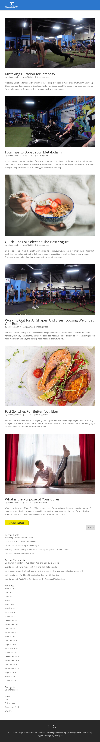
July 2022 (9, 592)
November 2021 (12, 624)
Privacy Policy (74, 732)
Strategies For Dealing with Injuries (43, 575)
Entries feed (10, 703)
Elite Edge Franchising (56, 732)
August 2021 (10, 636)
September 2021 (12, 632)
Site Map (87, 732)
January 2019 (10, 680)
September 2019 (12, 668)
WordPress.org (11, 711)
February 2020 (11, 648)
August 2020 (10, 644)
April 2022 (9, 604)
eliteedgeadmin (14, 77)
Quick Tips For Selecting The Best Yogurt (36, 241)
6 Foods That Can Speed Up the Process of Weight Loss (41, 579)
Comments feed (12, 707)
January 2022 (10, 616)
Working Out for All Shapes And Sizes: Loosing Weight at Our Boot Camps (49, 322)
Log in (7, 699)
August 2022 (10, 588)
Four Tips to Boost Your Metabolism (33, 152)
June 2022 (9, 596)
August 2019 (10, 672)
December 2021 (12, 620)
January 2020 (10, 652)
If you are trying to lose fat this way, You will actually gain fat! (56, 571)
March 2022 (10, 608)
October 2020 (11, 640)
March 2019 (10, 676)
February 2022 (11, 612)
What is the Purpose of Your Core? (32, 499)
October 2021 (11, 628)
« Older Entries (16, 523)
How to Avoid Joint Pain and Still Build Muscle (39, 563)
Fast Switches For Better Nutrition (31, 411)
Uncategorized (43, 77)
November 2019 (12, 660)
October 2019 (11, 664)
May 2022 (9, 600)
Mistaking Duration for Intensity (30, 74)
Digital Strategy (44, 735)
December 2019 (12, 656)
